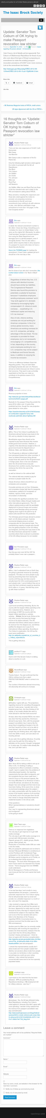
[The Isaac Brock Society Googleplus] (34, 6)
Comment (7, 1038)
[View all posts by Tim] (29, 47)
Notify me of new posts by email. (17, 1093)
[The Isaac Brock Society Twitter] (43, 6)
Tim (27, 47)
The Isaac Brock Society (23, 12)
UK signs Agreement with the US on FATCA (26, 109)
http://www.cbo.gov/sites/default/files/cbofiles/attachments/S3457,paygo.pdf (24, 398)
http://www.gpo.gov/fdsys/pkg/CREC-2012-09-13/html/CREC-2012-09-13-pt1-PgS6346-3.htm (20, 70)
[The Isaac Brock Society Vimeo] (40, 6)
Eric (15, 220)
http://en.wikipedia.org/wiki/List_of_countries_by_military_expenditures (24, 636)
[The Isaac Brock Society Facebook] (37, 6)
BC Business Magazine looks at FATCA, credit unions (22, 105)
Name (5, 1059)
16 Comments (26, 49)
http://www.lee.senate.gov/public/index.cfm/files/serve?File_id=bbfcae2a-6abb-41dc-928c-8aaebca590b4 (24, 941)
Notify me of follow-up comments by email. (20, 1089)
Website (6, 1074)
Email (5, 1066)
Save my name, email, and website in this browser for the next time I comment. (22, 1085)
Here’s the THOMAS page (17, 250)
